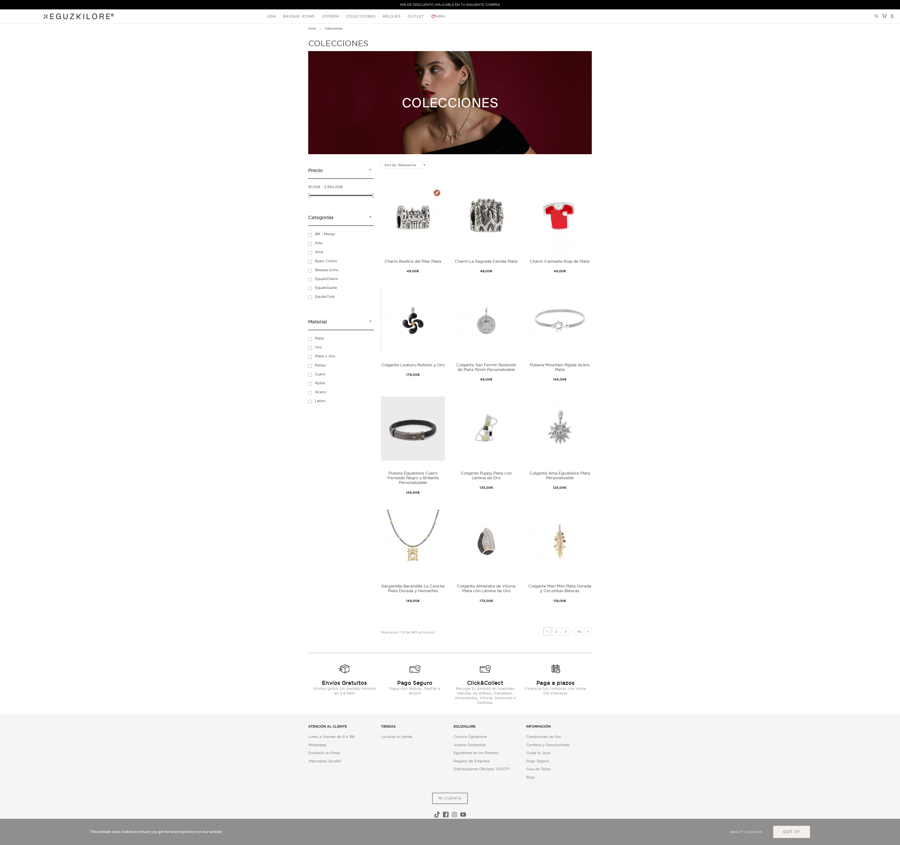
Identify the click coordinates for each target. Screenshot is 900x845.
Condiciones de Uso (543, 736)
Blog (530, 777)
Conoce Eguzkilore (470, 736)
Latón (320, 401)
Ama (319, 252)
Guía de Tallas (538, 769)
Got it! (791, 832)
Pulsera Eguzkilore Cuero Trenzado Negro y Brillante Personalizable (413, 478)
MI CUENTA (450, 798)
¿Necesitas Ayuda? (324, 761)
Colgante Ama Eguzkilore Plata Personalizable (559, 475)
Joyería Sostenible (470, 745)
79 (579, 631)
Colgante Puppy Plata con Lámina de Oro (486, 475)
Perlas (320, 365)
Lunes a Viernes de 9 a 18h (331, 736)
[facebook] (446, 814)
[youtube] (463, 814)
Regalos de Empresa (472, 761)
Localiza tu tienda (396, 736)
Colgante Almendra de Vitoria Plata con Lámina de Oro (486, 588)
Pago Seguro (537, 761)
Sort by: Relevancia (400, 165)
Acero (320, 392)
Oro (318, 347)
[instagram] (454, 814)
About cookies (746, 832)
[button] (370, 170)
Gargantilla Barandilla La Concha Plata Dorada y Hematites (413, 588)
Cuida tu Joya (538, 753)
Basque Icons (326, 270)
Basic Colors (326, 261)
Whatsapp (317, 745)
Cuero (320, 374)
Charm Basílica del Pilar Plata (413, 261)
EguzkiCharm (326, 279)
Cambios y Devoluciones (548, 745)
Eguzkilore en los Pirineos (476, 753)
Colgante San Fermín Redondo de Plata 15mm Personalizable (486, 367)
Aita (318, 243)
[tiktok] (437, 814)
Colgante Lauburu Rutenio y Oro (413, 364)
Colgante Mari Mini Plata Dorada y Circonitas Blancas (559, 588)
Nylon (320, 383)
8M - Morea (325, 234)
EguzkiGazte (326, 287)
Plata (319, 338)
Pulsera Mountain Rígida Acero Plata (560, 367)
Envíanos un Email (324, 753)
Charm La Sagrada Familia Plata (486, 261)
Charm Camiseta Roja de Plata (559, 261)
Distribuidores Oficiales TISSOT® (482, 769)
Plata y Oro (325, 356)
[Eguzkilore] (75, 15)
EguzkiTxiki (325, 296)
